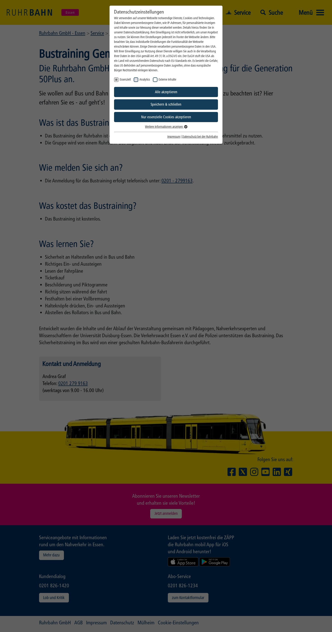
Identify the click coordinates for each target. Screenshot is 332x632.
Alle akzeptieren (166, 92)
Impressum (173, 137)
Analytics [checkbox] (144, 79)
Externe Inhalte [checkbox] (167, 79)
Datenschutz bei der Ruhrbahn (200, 137)
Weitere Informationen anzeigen (164, 127)
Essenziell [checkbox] (125, 79)
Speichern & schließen (166, 104)
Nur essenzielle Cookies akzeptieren (166, 117)
